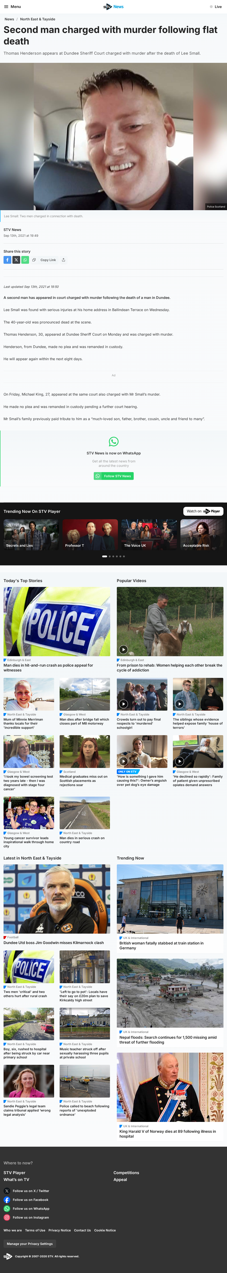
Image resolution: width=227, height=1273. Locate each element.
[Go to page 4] (117, 556)
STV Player (14, 1172)
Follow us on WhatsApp (31, 1208)
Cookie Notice (105, 1230)
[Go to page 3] (113, 556)
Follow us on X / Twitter (31, 1191)
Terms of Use (35, 1230)
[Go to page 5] (120, 556)
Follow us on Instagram (31, 1217)
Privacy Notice (60, 1230)
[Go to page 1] (104, 556)
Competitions (126, 1172)
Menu (16, 6)
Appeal (120, 1179)
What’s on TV (16, 1179)
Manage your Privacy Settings (30, 1244)
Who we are (13, 1230)
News (9, 19)
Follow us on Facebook (30, 1200)
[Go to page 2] (110, 556)
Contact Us (82, 1230)
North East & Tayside (37, 19)
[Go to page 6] (124, 556)
